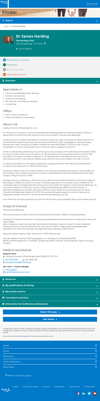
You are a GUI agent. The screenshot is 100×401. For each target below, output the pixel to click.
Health (6, 345)
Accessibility (60, 387)
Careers (15, 387)
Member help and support (19, 375)
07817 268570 (11, 270)
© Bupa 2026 (89, 387)
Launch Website (25, 49)
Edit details (49, 319)
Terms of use (92, 4)
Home (6, 26)
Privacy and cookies (31, 387)
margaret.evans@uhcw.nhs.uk (18, 262)
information (26, 336)
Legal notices (74, 387)
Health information (11, 361)
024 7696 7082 (11, 259)
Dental (6, 351)
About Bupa (8, 367)
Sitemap (46, 387)
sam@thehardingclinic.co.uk (17, 272)
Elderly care (8, 356)
